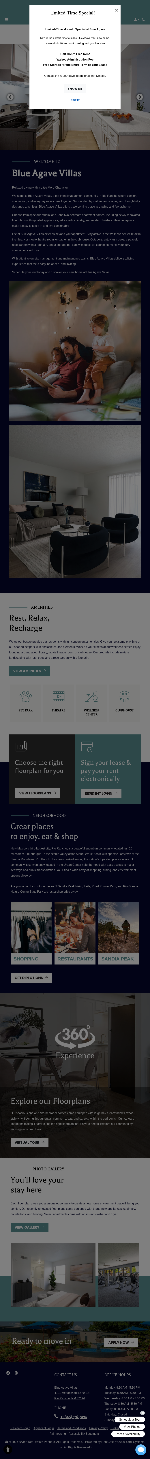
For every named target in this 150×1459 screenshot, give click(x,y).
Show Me (75, 89)
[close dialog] (116, 10)
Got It (75, 100)
